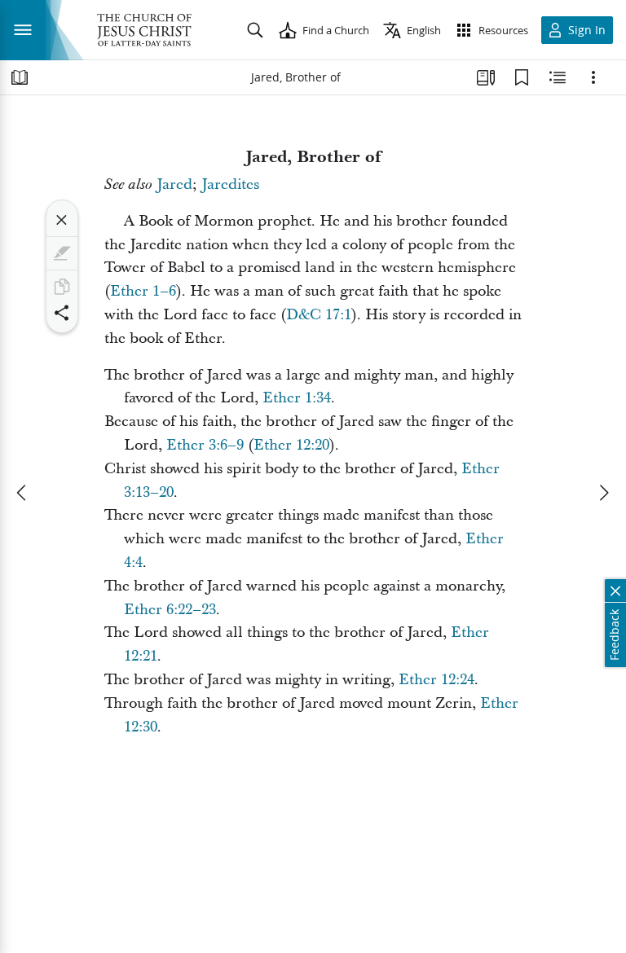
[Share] (62, 313)
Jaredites (230, 184)
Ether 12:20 (291, 445)
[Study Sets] (486, 77)
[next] (603, 492)
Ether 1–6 (143, 291)
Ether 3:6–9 (205, 445)
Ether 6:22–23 (170, 609)
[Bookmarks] (521, 77)
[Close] (62, 220)
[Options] (593, 77)
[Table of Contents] (20, 77)
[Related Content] (557, 77)
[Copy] (62, 287)
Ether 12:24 (436, 680)
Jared (174, 184)
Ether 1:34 (296, 398)
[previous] (23, 492)
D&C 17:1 (318, 315)
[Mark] (62, 253)
